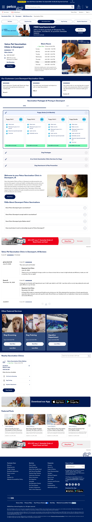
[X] (69, 484)
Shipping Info (11, 467)
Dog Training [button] (64, 21)
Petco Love (51, 477)
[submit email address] (83, 467)
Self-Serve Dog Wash (35, 471)
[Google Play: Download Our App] (79, 491)
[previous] (43, 304)
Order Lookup (11, 469)
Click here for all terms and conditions (57, 516)
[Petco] (14, 6)
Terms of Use (75, 478)
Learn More (12, 348)
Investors (50, 483)
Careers (50, 465)
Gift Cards (50, 479)
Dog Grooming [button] (28, 21)
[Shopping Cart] (86, 7)
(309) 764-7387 (6, 369)
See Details (80, 32)
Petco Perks (32, 465)
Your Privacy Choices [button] (39, 503)
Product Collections (34, 487)
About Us (50, 467)
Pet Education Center (35, 483)
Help (8, 475)
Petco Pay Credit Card (35, 469)
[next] (50, 304)
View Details (9, 390)
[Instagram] (76, 484)
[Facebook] (66, 484)
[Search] (72, 7)
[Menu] (3, 7)
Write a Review (8, 52)
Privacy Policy (28, 503)
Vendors (50, 473)
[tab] (24, 106)
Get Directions (10, 62)
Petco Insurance (33, 477)
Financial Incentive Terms (72, 479)
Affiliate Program (52, 475)
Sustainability (51, 485)
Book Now (10, 66)
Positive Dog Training (35, 473)
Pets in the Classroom (35, 489)
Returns (9, 465)
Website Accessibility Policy (15, 479)
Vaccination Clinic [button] (46, 21)
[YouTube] (79, 484)
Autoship (31, 481)
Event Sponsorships (53, 471)
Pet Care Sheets (33, 485)
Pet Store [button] (10, 21)
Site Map (52, 503)
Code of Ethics (52, 469)
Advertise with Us (52, 487)
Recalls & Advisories (12, 471)
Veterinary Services (34, 475)
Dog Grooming (33, 467)
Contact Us (10, 477)
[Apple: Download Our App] (69, 491)
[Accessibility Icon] (74, 503)
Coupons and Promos (53, 481)
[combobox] (76, 356)
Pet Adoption (32, 479)
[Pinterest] (73, 484)
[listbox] (46, 280)
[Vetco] (10, 498)
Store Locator (11, 473)
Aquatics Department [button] (82, 21)
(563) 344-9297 (11, 55)
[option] (46, 280)
